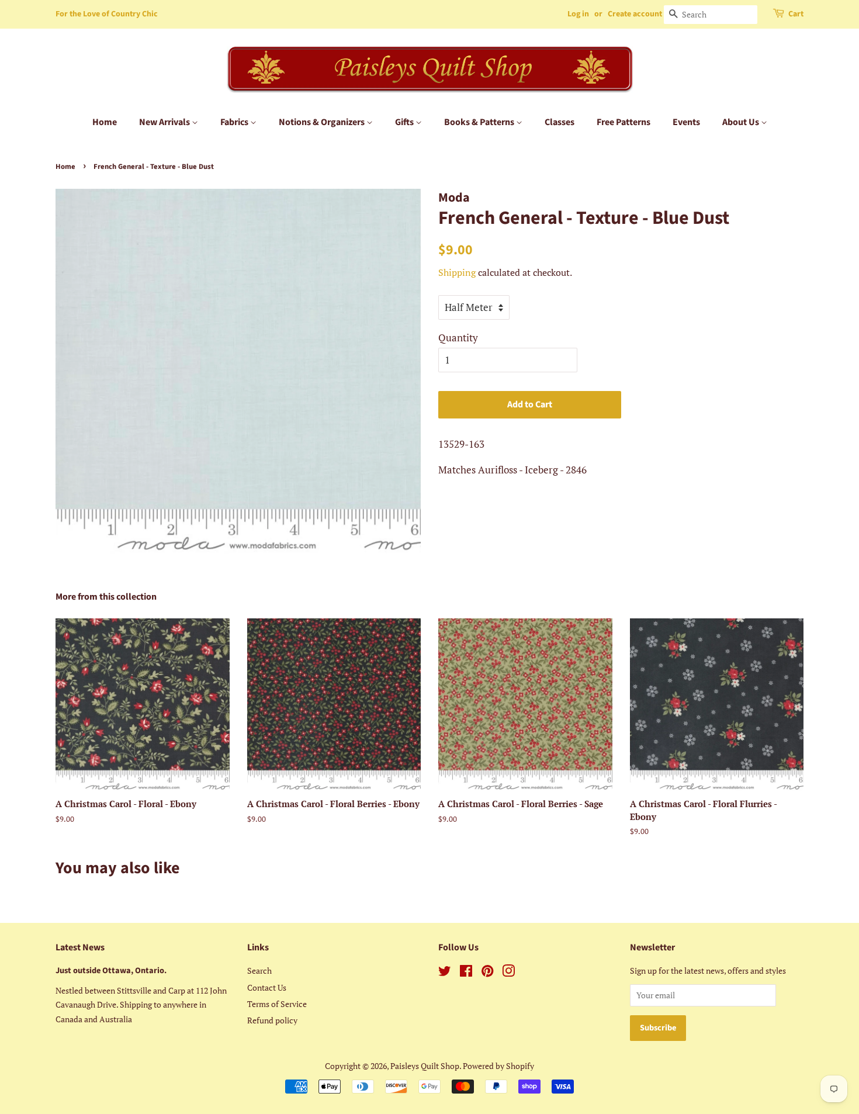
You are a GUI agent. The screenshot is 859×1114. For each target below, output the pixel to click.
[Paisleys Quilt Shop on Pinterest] (487, 972)
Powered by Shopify (498, 1065)
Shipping (457, 272)
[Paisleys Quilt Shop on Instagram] (508, 972)
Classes (559, 122)
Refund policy (272, 1020)
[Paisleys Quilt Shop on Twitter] (444, 972)
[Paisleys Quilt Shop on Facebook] (466, 972)
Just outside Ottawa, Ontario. (111, 970)
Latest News (80, 947)
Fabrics (235, 122)
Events (686, 122)
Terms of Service (277, 1003)
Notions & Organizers (322, 122)
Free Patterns (623, 122)
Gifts (405, 122)
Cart (795, 14)
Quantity (458, 337)
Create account (635, 14)
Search (259, 970)
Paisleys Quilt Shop (424, 1065)
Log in (578, 14)
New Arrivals (165, 122)
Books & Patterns (480, 122)
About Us (741, 122)
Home (104, 122)
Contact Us (266, 987)
